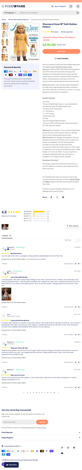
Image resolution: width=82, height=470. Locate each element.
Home (4, 20)
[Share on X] (57, 197)
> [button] (58, 392)
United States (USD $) (12, 446)
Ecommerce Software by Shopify (26, 460)
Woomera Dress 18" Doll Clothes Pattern (14, 259)
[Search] (77, 13)
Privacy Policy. (41, 427)
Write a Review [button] (73, 226)
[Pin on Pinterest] (63, 197)
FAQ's (47, 182)
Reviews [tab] (5, 236)
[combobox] (41, 12)
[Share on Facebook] (51, 197)
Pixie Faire (10, 460)
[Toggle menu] (3, 6)
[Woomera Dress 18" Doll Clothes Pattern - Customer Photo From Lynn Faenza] (5, 227)
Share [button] (5, 264)
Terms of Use (75, 179)
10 (54, 392)
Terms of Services (28, 427)
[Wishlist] (70, 6)
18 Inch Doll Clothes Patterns (18, 20)
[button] (76, 264)
